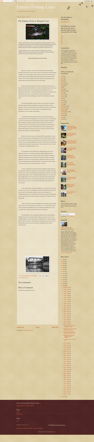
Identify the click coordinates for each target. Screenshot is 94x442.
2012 (63, 285)
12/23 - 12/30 (66, 289)
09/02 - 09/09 (66, 319)
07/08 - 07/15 (66, 351)
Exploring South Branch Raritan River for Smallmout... (70, 329)
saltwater (63, 109)
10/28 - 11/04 (66, 303)
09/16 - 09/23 (66, 315)
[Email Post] (40, 275)
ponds (62, 100)
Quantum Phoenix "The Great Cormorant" (25, 405)
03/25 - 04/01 (66, 381)
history (62, 81)
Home (38, 327)
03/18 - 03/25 (66, 383)
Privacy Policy (20, 414)
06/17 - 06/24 (66, 357)
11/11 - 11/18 (66, 301)
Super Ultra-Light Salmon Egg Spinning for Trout (71, 171)
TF (61, 34)
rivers (62, 104)
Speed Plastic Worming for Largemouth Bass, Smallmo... (69, 336)
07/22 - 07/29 (66, 349)
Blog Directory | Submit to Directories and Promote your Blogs (30, 428)
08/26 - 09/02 (66, 321)
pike (62, 98)
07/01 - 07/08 (66, 353)
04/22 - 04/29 (66, 373)
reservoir (63, 102)
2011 (63, 396)
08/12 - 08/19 (66, 343)
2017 (63, 275)
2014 (63, 281)
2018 (63, 273)
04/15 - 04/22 (66, 375)
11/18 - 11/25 (66, 299)
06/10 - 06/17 (66, 359)
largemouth (63, 91)
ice (61, 87)
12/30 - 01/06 (66, 287)
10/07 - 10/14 (66, 309)
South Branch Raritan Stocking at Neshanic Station (71, 178)
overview (23, 277)
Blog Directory (26, 424)
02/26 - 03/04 (66, 387)
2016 (63, 277)
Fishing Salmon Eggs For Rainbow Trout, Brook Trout (71, 149)
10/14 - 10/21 (66, 307)
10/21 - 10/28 (66, 305)
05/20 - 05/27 (66, 365)
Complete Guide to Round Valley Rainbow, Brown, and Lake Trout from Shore (72, 128)
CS (61, 40)
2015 (63, 279)
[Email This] (42, 276)
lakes (62, 89)
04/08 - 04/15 (66, 377)
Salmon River (64, 107)
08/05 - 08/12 (66, 345)
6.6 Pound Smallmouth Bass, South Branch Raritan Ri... (69, 332)
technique (63, 115)
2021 (63, 267)
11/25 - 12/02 (66, 297)
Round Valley (64, 106)
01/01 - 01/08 (66, 394)
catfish (62, 78)
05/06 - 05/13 (66, 369)
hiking (62, 80)
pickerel (62, 96)
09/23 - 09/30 (66, 313)
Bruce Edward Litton (65, 21)
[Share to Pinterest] (48, 276)
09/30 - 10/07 (66, 311)
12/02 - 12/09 (66, 295)
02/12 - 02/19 (66, 389)
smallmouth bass (64, 111)
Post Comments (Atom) (28, 330)
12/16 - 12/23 (66, 291)
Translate (71, 216)
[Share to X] (45, 276)
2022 (63, 265)
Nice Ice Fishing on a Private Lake (71, 192)
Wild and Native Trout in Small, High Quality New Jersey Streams (71, 142)
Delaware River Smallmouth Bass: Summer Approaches (71, 156)
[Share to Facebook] (46, 276)
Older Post (55, 327)
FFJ (62, 43)
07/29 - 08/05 (66, 347)
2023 (63, 263)
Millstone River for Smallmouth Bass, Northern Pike (71, 185)
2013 (63, 283)
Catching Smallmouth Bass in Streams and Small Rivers (71, 134)
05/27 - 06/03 (66, 363)
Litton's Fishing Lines (36, 7)
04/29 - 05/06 (66, 371)
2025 (63, 259)
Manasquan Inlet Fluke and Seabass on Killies (69, 326)
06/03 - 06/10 (66, 361)
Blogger (53, 431)
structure (63, 113)
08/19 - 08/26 (66, 323)
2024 (63, 261)
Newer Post (20, 327)
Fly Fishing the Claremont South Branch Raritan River (71, 164)
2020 (63, 269)
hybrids (62, 85)
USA (62, 36)
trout (27, 277)
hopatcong (63, 83)
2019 (63, 271)
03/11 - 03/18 (66, 385)
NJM (62, 38)
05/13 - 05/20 (66, 367)
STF (62, 42)
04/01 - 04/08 (66, 379)
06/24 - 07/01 (66, 355)
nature (62, 93)
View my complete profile (66, 252)
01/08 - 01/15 (66, 391)
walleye (62, 119)
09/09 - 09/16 (66, 317)
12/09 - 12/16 (66, 293)
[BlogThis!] (44, 276)
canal (62, 76)
